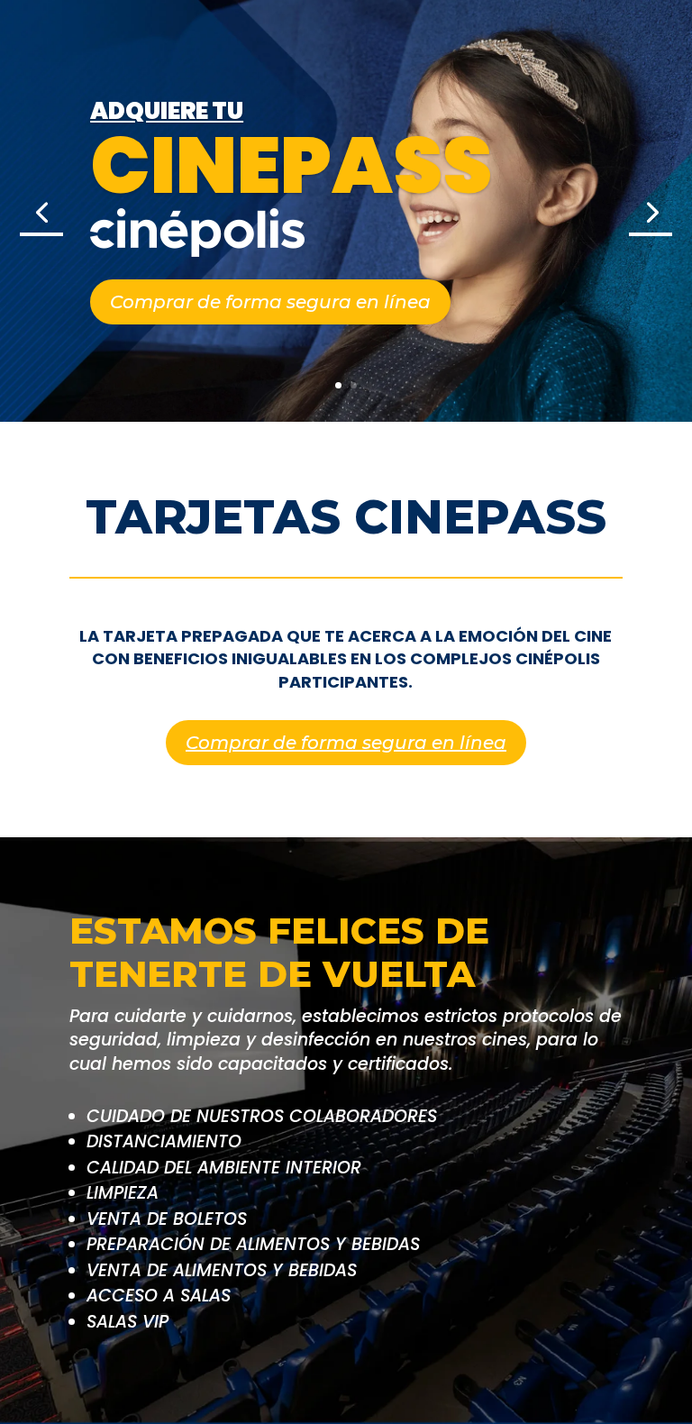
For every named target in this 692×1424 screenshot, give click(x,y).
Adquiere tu (166, 111)
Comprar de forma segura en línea (270, 302)
